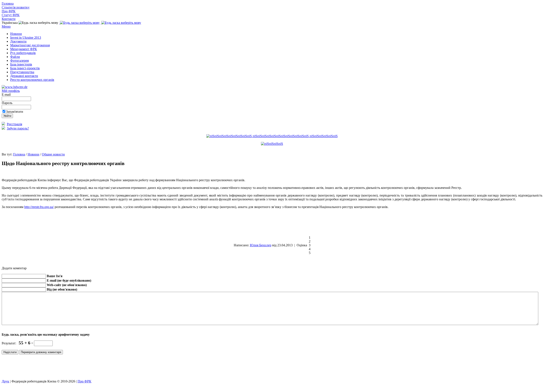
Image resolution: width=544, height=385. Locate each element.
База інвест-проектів (25, 68)
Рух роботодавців (23, 53)
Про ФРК (9, 11)
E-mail (6, 94)
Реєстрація (14, 124)
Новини (16, 34)
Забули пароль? (18, 128)
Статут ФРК (11, 15)
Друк (5, 381)
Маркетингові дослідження (30, 45)
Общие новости (53, 154)
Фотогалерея (19, 60)
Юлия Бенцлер (260, 245)
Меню (6, 26)
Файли (15, 56)
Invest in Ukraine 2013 (25, 37)
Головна (8, 3)
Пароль (7, 103)
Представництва (22, 72)
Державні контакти (24, 76)
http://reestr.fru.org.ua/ (39, 207)
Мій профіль (11, 91)
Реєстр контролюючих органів (32, 79)
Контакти (9, 19)
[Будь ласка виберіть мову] (79, 22)
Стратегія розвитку (16, 7)
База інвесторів (21, 64)
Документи (18, 41)
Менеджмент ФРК (23, 49)
